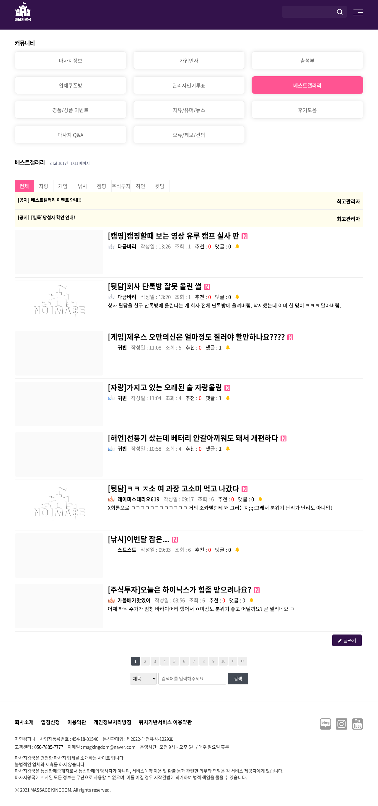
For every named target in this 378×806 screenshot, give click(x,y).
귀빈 (122, 347)
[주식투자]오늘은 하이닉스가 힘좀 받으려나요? (183, 589)
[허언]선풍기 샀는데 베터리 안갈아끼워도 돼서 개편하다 (197, 437)
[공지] (24, 200)
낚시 (82, 186)
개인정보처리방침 (112, 722)
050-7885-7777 (48, 747)
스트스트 (127, 549)
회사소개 (24, 722)
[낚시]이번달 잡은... (142, 538)
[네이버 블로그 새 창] (325, 724)
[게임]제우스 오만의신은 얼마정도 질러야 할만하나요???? (200, 336)
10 (223, 661)
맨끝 (242, 661)
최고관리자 (348, 201)
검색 (238, 678)
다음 (233, 661)
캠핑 (101, 186)
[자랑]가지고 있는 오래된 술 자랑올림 (169, 387)
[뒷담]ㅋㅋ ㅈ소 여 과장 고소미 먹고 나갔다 (177, 488)
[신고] (237, 245)
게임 (63, 186)
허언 (140, 186)
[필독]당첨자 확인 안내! (53, 217)
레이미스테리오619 (138, 499)
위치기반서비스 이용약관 (165, 722)
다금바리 (127, 246)
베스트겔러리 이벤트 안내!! (56, 200)
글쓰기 (350, 640)
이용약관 (76, 722)
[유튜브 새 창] (357, 724)
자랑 (43, 186)
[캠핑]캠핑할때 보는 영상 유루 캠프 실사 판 (177, 235)
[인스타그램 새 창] (341, 724)
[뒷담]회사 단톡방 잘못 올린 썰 (158, 286)
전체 (24, 186)
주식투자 (121, 186)
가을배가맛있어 (134, 600)
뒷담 (159, 186)
